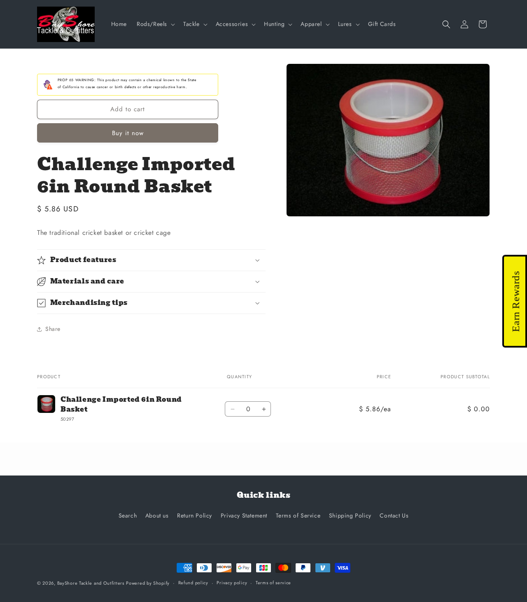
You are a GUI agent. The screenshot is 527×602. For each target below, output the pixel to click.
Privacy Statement (244, 515)
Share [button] (53, 329)
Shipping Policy (350, 515)
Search (128, 515)
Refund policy (193, 582)
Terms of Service (298, 515)
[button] (155, 24)
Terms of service (273, 582)
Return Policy (194, 515)
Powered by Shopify (148, 583)
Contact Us (394, 515)
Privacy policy (232, 582)
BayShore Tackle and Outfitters (90, 583)
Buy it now (128, 133)
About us (157, 515)
